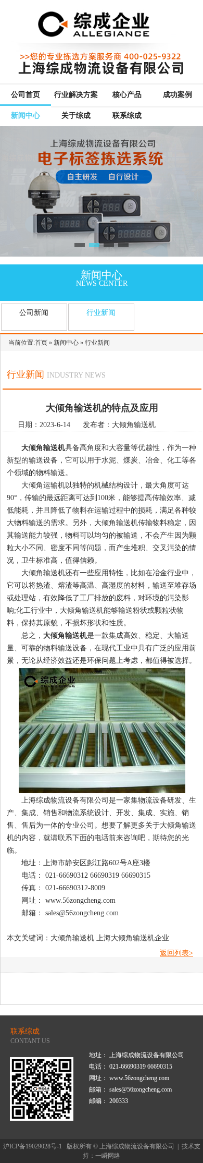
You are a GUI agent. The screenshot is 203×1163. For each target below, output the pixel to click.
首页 (41, 342)
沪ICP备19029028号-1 (32, 1146)
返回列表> (176, 953)
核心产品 (127, 95)
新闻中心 (25, 115)
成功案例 (177, 95)
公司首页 (25, 95)
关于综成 (76, 115)
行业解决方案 (76, 95)
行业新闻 (101, 313)
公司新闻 (33, 313)
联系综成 (127, 115)
